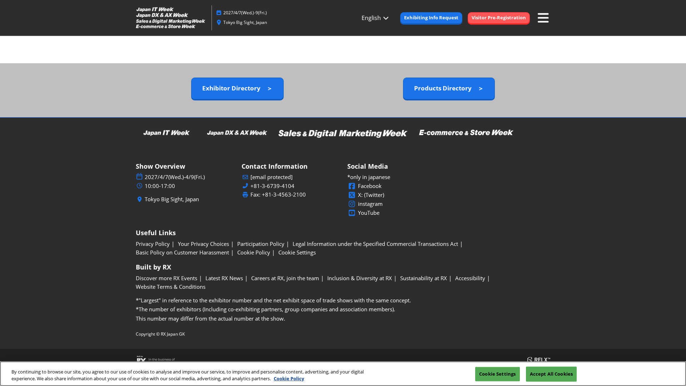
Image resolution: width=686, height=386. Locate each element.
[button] (431, 18)
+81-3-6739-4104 (272, 186)
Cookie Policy (289, 378)
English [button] (372, 18)
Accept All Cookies (551, 374)
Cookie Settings (497, 374)
